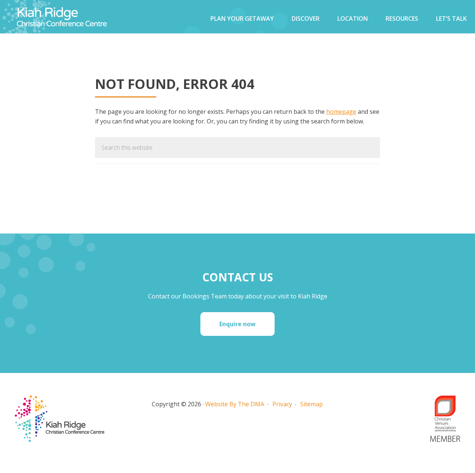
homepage (341, 112)
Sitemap (311, 404)
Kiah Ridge (74, 16)
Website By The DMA (234, 404)
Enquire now (237, 324)
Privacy (282, 404)
